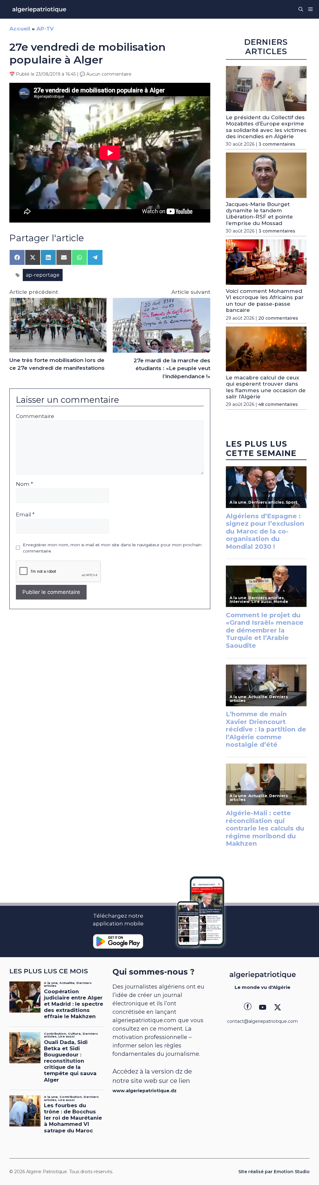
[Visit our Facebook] (248, 1007)
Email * (25, 514)
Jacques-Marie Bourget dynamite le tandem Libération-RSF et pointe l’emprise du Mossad (259, 213)
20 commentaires (278, 318)
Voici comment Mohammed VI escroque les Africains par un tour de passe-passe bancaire (265, 300)
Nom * (24, 484)
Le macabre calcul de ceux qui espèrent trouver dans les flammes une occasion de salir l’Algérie (266, 387)
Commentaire (35, 416)
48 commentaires (278, 404)
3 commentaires (277, 144)
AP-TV (45, 29)
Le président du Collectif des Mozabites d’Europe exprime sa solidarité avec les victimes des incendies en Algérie (266, 126)
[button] (301, 9)
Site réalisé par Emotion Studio (274, 1171)
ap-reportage (43, 275)
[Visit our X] (278, 1007)
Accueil (19, 29)
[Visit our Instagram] (263, 1007)
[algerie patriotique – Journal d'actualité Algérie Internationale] (39, 9)
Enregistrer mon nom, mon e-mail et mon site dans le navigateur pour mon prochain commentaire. (112, 547)
